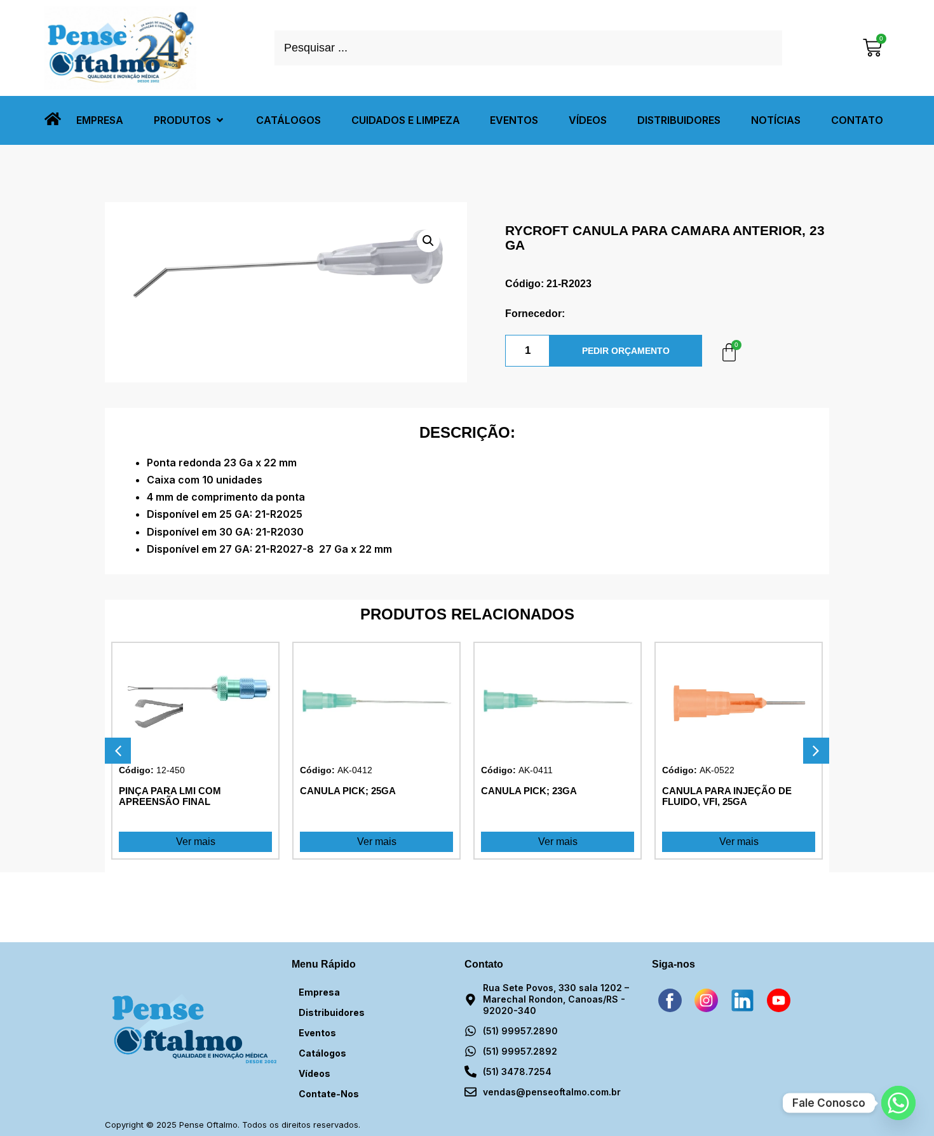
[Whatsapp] (898, 1103)
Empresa (319, 992)
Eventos (317, 1032)
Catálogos (322, 1053)
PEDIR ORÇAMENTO (626, 351)
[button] (189, 120)
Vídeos (314, 1073)
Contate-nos (329, 1093)
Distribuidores (332, 1012)
